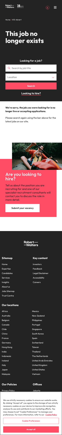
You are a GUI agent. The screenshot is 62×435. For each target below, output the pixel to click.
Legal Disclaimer (40, 273)
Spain (34, 338)
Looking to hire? (31, 93)
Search (31, 85)
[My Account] (47, 7)
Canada (5, 324)
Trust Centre (8, 295)
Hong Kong (7, 347)
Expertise (6, 268)
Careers (37, 282)
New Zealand (38, 315)
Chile (4, 329)
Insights (5, 282)
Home (5, 264)
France (5, 338)
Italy (4, 365)
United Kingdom (39, 365)
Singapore (37, 329)
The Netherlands (40, 356)
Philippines (37, 320)
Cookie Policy (51, 414)
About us (6, 286)
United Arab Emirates (42, 360)
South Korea (38, 333)
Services (6, 277)
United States (38, 369)
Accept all (30, 429)
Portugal (36, 324)
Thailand (36, 351)
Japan (5, 369)
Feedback (37, 268)
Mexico (35, 311)
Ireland (5, 360)
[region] (31, 413)
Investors (37, 264)
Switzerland (37, 342)
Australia (6, 315)
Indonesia (6, 356)
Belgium (5, 320)
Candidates (7, 273)
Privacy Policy (8, 390)
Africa (5, 311)
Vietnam (36, 374)
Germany (6, 342)
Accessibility (38, 277)
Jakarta (36, 390)
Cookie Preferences (31, 421)
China (4, 333)
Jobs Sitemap (8, 291)
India (4, 351)
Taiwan (35, 347)
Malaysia (6, 374)
